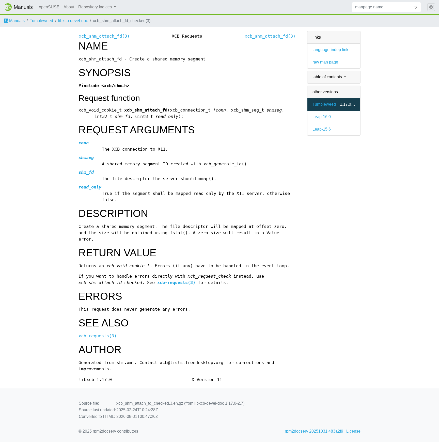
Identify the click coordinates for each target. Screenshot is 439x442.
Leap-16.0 (321, 117)
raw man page (325, 62)
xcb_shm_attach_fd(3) (104, 36)
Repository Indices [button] (95, 7)
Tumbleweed (41, 21)
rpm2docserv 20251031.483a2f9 (314, 431)
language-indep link (330, 50)
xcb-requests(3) (176, 282)
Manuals (16, 21)
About (69, 7)
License (353, 431)
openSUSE (49, 7)
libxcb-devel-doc (73, 21)
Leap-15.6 (321, 129)
